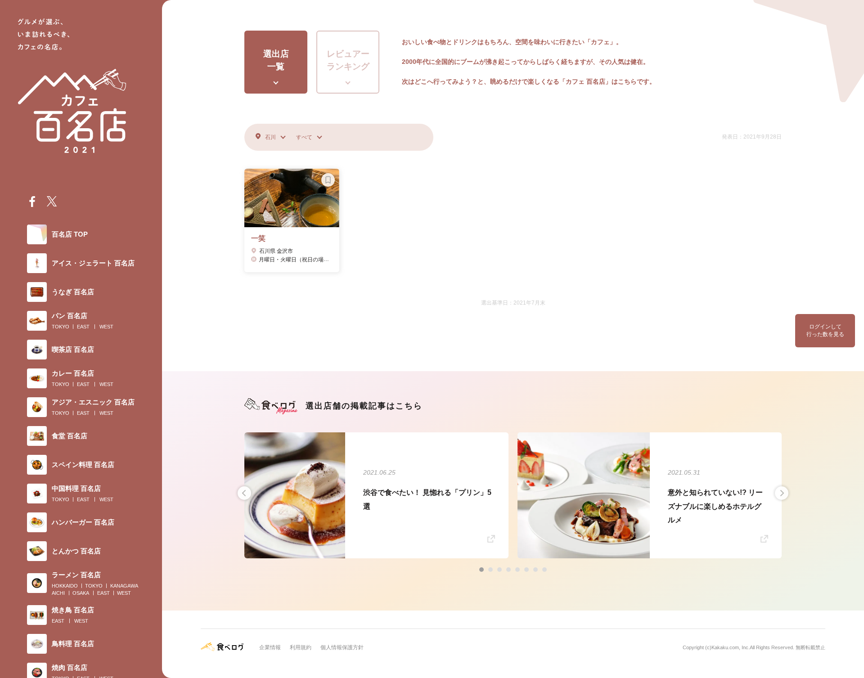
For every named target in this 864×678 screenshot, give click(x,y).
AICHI (58, 593)
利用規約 (300, 647)
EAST (83, 326)
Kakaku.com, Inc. (730, 647)
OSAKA (80, 593)
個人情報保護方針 (342, 647)
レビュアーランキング (348, 60)
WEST (106, 326)
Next (781, 493)
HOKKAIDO (65, 585)
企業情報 (270, 647)
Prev (244, 493)
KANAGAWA (124, 585)
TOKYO (60, 326)
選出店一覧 (276, 60)
